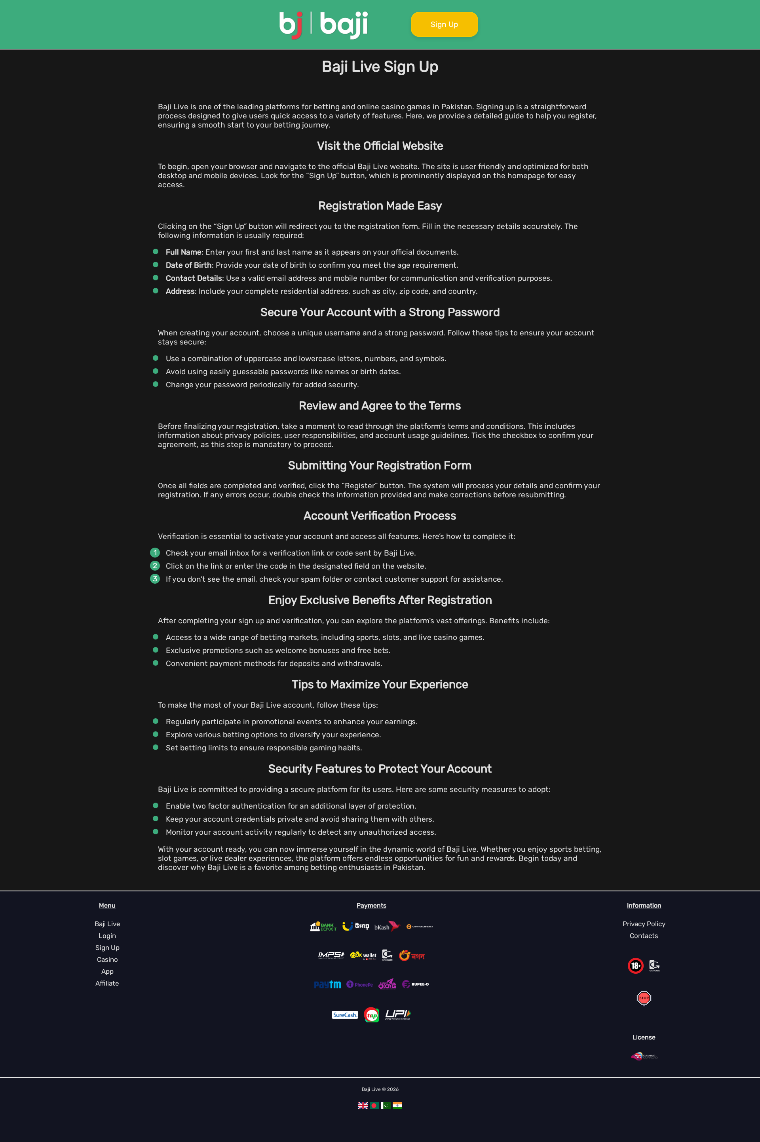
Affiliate (107, 983)
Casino (107, 959)
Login (107, 936)
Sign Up (444, 24)
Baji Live (107, 924)
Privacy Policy (644, 924)
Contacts (644, 936)
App (107, 971)
